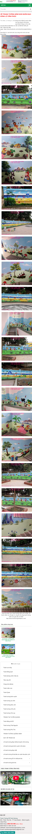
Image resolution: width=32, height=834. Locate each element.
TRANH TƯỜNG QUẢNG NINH (12, 733)
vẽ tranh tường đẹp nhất (10, 750)
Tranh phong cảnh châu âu (10, 676)
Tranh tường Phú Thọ (9, 729)
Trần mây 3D (7, 680)
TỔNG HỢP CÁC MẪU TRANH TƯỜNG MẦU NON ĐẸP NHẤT (8, 656)
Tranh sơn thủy (7, 667)
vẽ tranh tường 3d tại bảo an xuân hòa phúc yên (16, 754)
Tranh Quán (6, 692)
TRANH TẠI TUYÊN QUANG (11, 717)
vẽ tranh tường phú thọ (9, 762)
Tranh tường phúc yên (9, 704)
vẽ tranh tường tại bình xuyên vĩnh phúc (14, 746)
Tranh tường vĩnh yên (9, 709)
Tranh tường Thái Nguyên (10, 725)
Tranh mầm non (7, 688)
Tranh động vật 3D (8, 721)
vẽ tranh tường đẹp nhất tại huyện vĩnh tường (16, 742)
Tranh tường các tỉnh (9, 700)
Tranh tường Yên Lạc (9, 713)
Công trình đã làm (8, 684)
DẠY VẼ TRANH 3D (9, 738)
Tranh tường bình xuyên (10, 696)
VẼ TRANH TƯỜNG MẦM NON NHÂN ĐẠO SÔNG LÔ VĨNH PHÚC (8, 640)
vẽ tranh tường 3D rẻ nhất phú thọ (12, 758)
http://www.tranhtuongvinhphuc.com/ (16, 618)
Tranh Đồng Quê (8, 671)
